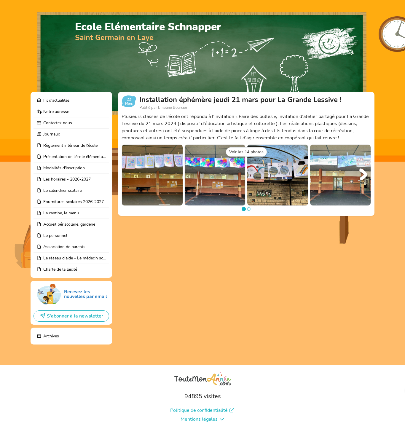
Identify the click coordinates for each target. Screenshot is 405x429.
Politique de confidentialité (199, 410)
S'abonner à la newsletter (75, 316)
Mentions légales (199, 419)
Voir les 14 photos (246, 152)
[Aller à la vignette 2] (249, 209)
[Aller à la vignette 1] (244, 209)
